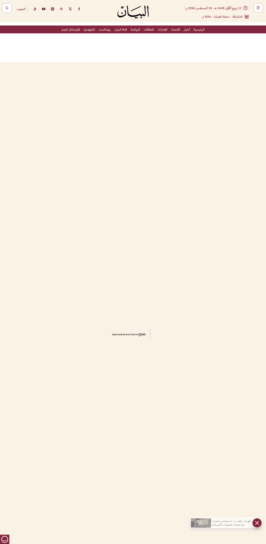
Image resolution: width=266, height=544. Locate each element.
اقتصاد (175, 29)
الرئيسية (199, 29)
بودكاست (105, 29)
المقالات (149, 29)
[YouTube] (43, 9)
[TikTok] (34, 9)
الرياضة (135, 29)
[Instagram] (52, 9)
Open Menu (258, 7)
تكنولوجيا (89, 29)
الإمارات (162, 29)
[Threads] (61, 9)
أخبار (187, 29)
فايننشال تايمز (71, 29)
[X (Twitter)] (70, 9)
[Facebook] (79, 9)
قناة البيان (120, 29)
